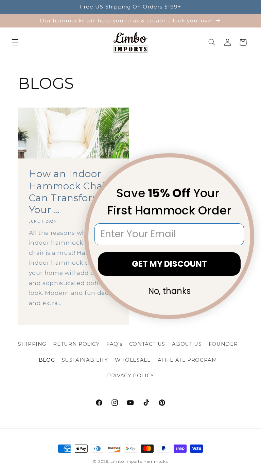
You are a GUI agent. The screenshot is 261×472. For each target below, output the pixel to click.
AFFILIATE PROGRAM (187, 360)
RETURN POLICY (76, 344)
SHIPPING (32, 344)
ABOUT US (187, 344)
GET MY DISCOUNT (169, 263)
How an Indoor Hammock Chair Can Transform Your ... (69, 191)
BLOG (47, 360)
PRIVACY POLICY (130, 376)
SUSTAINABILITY (85, 360)
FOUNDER (223, 344)
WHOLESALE (133, 360)
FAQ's (114, 344)
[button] (15, 42)
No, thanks (169, 291)
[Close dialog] (244, 163)
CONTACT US (147, 344)
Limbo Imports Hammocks (139, 461)
